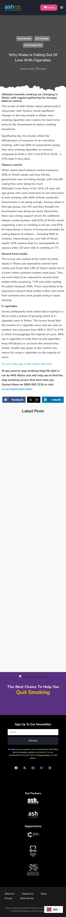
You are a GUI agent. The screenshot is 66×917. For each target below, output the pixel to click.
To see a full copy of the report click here (27, 364)
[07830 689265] (33, 776)
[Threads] (50, 768)
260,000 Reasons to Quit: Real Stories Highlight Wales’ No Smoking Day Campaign (32, 629)
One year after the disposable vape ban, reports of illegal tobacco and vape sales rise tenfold (31, 469)
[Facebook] (16, 768)
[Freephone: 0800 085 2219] (33, 699)
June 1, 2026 (13, 460)
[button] (14, 400)
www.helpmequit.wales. (17, 389)
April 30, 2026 (14, 538)
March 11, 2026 (14, 620)
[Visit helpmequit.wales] (33, 704)
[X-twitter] (24, 768)
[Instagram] (33, 768)
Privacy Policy (44, 755)
